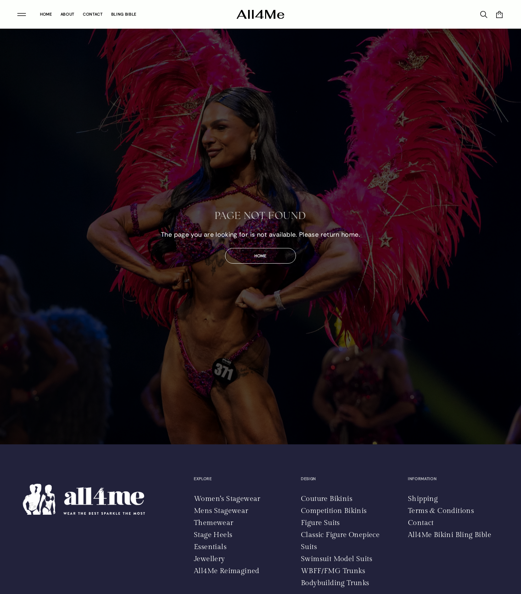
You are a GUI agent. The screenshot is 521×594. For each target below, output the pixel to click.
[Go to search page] (484, 14)
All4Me (260, 14)
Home (260, 255)
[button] (499, 14)
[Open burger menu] (21, 14)
